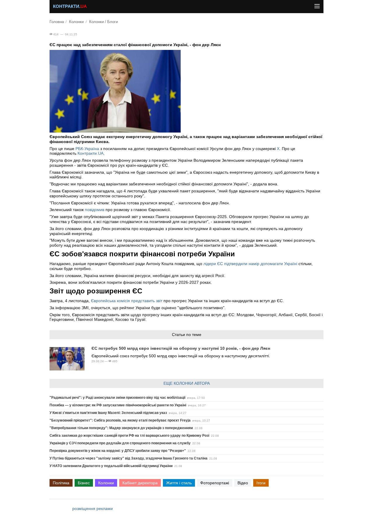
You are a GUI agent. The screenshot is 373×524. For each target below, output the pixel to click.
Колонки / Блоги (103, 22)
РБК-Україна (87, 148)
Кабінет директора (140, 483)
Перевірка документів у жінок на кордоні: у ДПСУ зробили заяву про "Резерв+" (118, 451)
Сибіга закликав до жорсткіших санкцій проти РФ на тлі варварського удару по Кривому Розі (129, 436)
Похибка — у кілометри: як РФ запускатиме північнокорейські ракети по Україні (118, 405)
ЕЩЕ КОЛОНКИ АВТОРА (186, 383)
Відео (242, 483)
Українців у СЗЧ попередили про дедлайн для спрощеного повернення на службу (120, 443)
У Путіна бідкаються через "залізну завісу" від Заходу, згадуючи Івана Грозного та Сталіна (128, 458)
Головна (57, 22)
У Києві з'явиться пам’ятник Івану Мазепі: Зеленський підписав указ (108, 413)
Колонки (76, 22)
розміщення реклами (92, 508)
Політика (61, 483)
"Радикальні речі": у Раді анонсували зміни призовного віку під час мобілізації (117, 398)
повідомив (94, 209)
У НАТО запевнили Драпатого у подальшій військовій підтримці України (111, 466)
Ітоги (260, 483)
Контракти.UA (90, 153)
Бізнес (84, 483)
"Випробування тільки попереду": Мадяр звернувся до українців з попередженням (121, 428)
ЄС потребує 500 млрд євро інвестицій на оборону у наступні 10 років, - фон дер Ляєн (181, 348)
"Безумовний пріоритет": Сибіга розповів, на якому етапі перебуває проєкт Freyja (120, 420)
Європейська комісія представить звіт (126, 300)
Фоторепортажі (214, 483)
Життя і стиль (179, 483)
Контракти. (70, 6)
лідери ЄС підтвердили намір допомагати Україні (250, 263)
